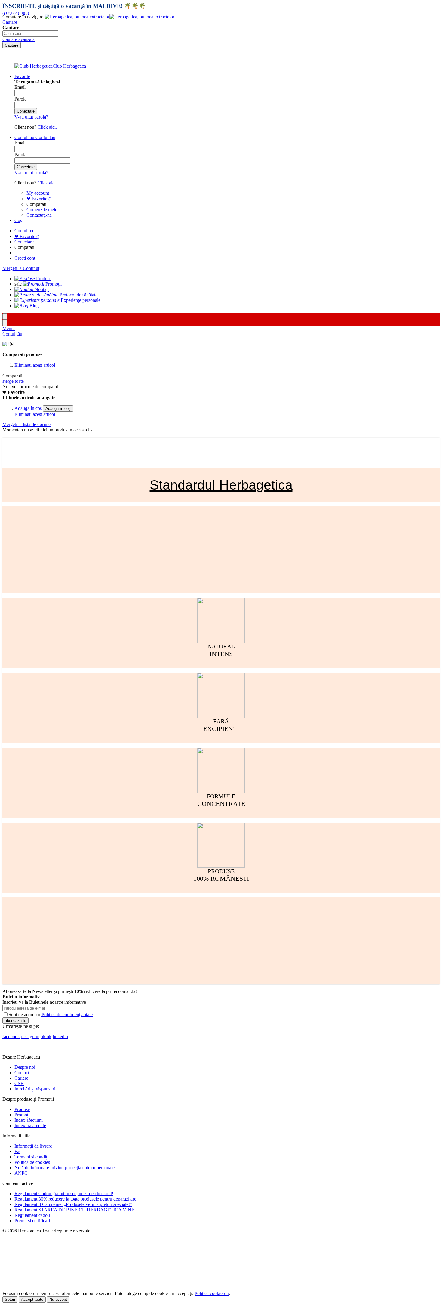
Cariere (21, 1078)
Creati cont (24, 258)
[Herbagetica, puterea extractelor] (109, 16)
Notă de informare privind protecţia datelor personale (64, 1167)
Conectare (24, 241)
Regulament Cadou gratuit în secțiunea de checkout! (63, 1193)
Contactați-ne (39, 215)
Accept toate (32, 1299)
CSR (19, 1083)
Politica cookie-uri (212, 1293)
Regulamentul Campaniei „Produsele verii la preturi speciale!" (73, 1204)
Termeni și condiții (32, 1156)
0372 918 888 (15, 13)
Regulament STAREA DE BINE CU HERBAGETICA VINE (74, 1209)
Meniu (8, 328)
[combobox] (30, 33)
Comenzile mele (41, 209)
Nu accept (58, 1299)
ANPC (21, 1173)
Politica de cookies (32, 1162)
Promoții (22, 1114)
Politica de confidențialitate (67, 1014)
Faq (18, 1151)
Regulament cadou (32, 1215)
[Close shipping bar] (4, 323)
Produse (22, 1109)
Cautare (9, 22)
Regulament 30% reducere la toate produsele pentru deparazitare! (76, 1198)
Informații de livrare (33, 1146)
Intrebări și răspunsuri (34, 1088)
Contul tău (12, 333)
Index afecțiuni (28, 1120)
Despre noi (24, 1067)
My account (37, 193)
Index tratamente (30, 1125)
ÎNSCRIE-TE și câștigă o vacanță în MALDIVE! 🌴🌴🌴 (74, 6)
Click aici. (47, 127)
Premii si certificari (32, 1220)
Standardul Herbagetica (221, 485)
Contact (21, 1072)
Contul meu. (26, 230)
